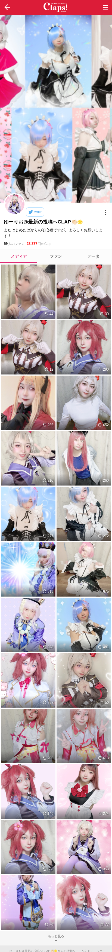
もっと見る (56, 936)
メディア (19, 256)
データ (93, 256)
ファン (56, 256)
